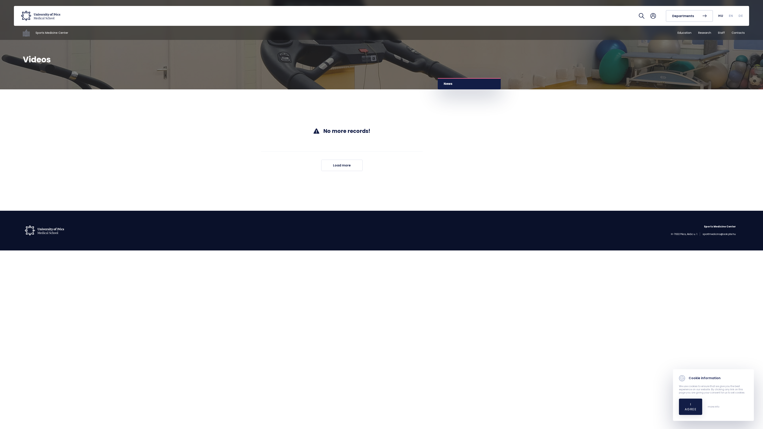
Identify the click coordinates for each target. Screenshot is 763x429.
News (448, 84)
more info (713, 406)
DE (741, 16)
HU (720, 16)
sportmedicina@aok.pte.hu (719, 234)
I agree (690, 407)
